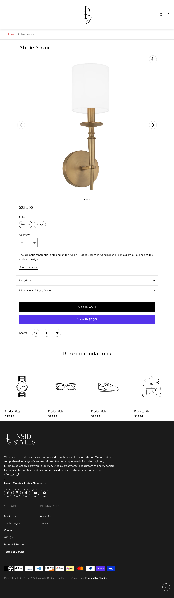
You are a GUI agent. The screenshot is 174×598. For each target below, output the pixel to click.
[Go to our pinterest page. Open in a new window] (44, 493)
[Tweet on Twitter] (57, 333)
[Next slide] (153, 125)
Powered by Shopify (96, 578)
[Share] (35, 333)
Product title (12, 411)
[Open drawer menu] (5, 14)
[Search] (161, 14)
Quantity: (24, 234)
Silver (39, 224)
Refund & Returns (15, 545)
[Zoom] (153, 59)
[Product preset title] (22, 386)
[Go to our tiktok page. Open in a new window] (26, 493)
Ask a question (28, 267)
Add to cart (87, 307)
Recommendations (87, 354)
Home (10, 34)
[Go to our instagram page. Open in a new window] (17, 493)
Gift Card (9, 537)
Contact (8, 530)
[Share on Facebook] (46, 333)
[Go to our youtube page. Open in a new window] (35, 493)
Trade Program (13, 523)
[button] (84, 199)
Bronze (25, 224)
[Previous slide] (21, 125)
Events (44, 523)
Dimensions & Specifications (36, 290)
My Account (11, 516)
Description (26, 280)
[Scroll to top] (166, 587)
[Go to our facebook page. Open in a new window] (8, 493)
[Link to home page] (21, 439)
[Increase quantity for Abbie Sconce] (34, 242)
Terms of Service (14, 552)
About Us (46, 516)
